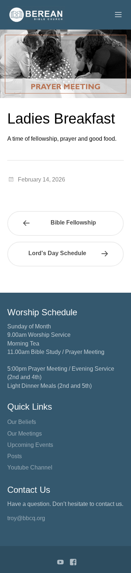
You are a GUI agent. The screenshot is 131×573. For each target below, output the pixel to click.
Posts (14, 456)
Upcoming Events (30, 445)
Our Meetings (24, 433)
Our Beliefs (21, 422)
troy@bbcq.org (26, 518)
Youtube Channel (29, 467)
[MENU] (115, 15)
